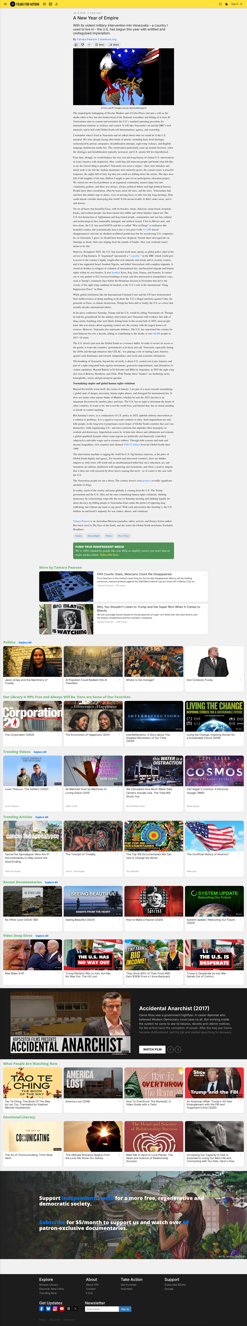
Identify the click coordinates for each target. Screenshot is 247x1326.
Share (116, 44)
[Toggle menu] (5, 4)
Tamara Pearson (87, 39)
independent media (88, 1198)
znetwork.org (108, 39)
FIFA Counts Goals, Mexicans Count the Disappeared (134, 574)
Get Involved (128, 1284)
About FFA (92, 1284)
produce (146, 480)
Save (101, 44)
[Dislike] (82, 44)
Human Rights (93, 535)
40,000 (156, 333)
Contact (91, 1288)
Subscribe (52, 1222)
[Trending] (56, 4)
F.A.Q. (89, 1293)
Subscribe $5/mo (175, 1284)
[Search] (220, 4)
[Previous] (170, 1049)
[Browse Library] (50, 4)
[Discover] (44, 4)
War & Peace (123, 535)
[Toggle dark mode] (227, 4)
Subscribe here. (109, 555)
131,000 (147, 229)
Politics (109, 535)
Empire (78, 535)
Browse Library (48, 1284)
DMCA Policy (69, 1320)
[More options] (205, 574)
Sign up (125, 1309)
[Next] (178, 1049)
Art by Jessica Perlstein (232, 1256)
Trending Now (48, 1293)
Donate (169, 1288)
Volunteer (127, 1288)
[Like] (75, 44)
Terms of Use (54, 1320)
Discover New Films (51, 1288)
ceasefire (135, 255)
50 (186, 1222)
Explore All (25, 642)
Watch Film (152, 1049)
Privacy (42, 1320)
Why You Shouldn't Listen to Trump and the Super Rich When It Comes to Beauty (148, 608)
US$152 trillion (132, 444)
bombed (116, 272)
